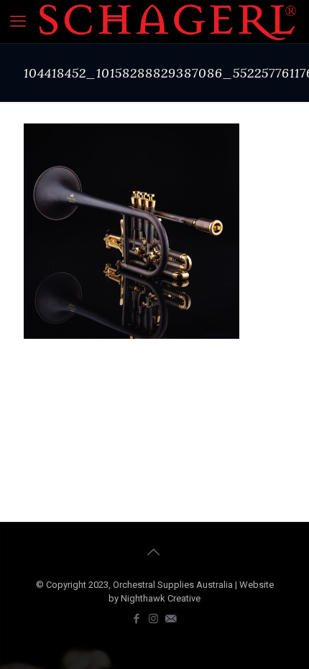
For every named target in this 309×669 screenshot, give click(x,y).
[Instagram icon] (154, 618)
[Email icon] (171, 618)
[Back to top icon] (154, 552)
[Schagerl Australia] (167, 21)
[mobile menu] (19, 21)
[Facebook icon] (137, 618)
